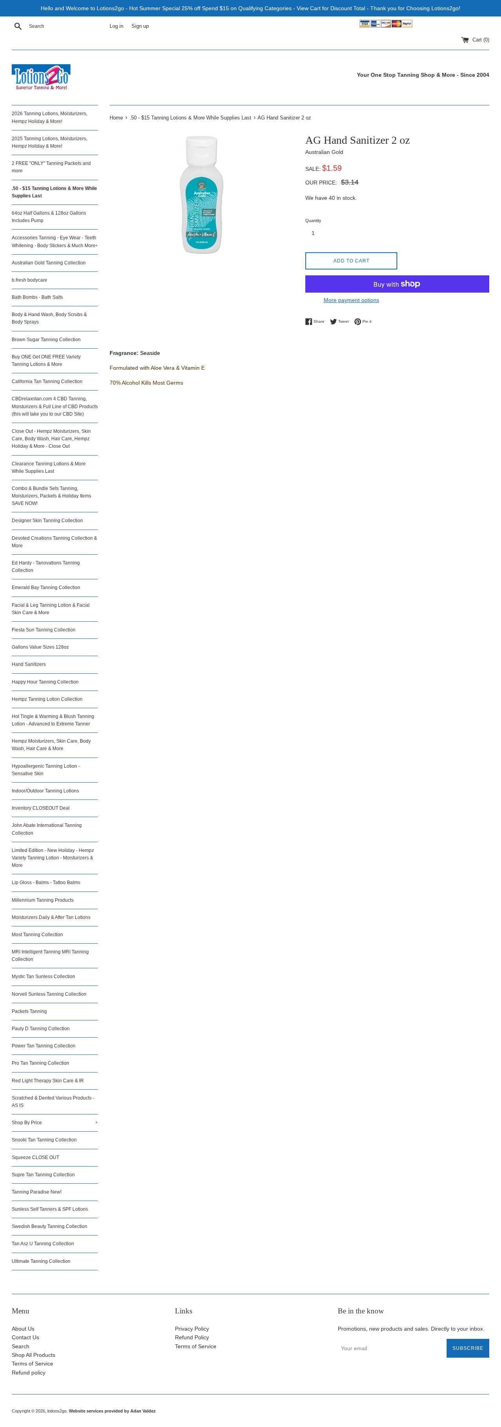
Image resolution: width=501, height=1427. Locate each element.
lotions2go (57, 1411)
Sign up (140, 26)
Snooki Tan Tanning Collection (44, 1140)
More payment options (351, 300)
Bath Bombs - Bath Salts (37, 297)
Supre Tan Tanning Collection (43, 1174)
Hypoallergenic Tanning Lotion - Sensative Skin (46, 769)
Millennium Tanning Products (43, 900)
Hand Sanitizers (29, 664)
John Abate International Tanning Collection (47, 829)
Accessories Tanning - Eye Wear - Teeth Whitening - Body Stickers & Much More (55, 241)
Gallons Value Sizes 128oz (40, 647)
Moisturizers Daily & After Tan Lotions (51, 917)
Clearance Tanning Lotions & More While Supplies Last (49, 467)
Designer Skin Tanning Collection (47, 520)
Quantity (313, 220)
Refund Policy (192, 1337)
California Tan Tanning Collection (47, 381)
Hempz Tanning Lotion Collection (47, 699)
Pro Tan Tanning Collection (40, 1063)
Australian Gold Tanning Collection (49, 263)
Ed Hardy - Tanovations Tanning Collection (46, 566)
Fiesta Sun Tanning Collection (44, 630)
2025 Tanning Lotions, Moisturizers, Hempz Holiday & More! (49, 142)
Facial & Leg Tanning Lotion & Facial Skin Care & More (51, 608)
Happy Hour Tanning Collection (45, 682)
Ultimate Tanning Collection (41, 1261)
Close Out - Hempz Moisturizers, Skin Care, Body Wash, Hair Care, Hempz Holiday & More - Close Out (51, 439)
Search (20, 1346)
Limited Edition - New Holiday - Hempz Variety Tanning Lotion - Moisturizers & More (53, 858)
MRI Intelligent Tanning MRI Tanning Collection (50, 955)
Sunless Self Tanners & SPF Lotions (50, 1209)
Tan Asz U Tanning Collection (43, 1243)
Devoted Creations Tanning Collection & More (54, 541)
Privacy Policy (192, 1329)
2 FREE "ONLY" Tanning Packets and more (51, 167)
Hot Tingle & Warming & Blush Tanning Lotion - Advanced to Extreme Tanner (53, 720)
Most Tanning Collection (37, 934)
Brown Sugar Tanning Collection (46, 339)
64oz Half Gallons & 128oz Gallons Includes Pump (49, 216)
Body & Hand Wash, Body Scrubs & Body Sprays (49, 318)
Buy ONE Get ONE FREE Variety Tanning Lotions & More (46, 360)
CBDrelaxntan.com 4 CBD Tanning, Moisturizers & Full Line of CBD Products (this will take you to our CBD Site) (55, 406)
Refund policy (28, 1372)
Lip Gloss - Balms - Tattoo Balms (46, 882)
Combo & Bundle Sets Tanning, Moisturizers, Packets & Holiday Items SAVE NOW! (51, 496)
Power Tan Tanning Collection (44, 1046)
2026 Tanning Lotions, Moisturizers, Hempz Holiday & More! (49, 117)
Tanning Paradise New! (36, 1192)
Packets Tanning (29, 1011)
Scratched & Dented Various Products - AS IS (53, 1101)
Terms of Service (32, 1363)
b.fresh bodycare (29, 280)
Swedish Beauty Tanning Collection (49, 1226)
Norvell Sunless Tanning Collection (49, 994)
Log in (116, 26)
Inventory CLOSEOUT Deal (41, 808)
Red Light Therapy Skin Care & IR (48, 1080)
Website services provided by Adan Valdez (112, 1411)
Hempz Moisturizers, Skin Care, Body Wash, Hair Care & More (51, 744)
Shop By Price (55, 1122)
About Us (23, 1329)
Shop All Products (33, 1355)
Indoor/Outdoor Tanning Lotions (45, 791)
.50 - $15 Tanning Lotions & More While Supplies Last (54, 192)
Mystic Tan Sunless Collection (43, 976)
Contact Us (25, 1337)
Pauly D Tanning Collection (41, 1028)
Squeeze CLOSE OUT (35, 1157)
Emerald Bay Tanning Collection (46, 587)
